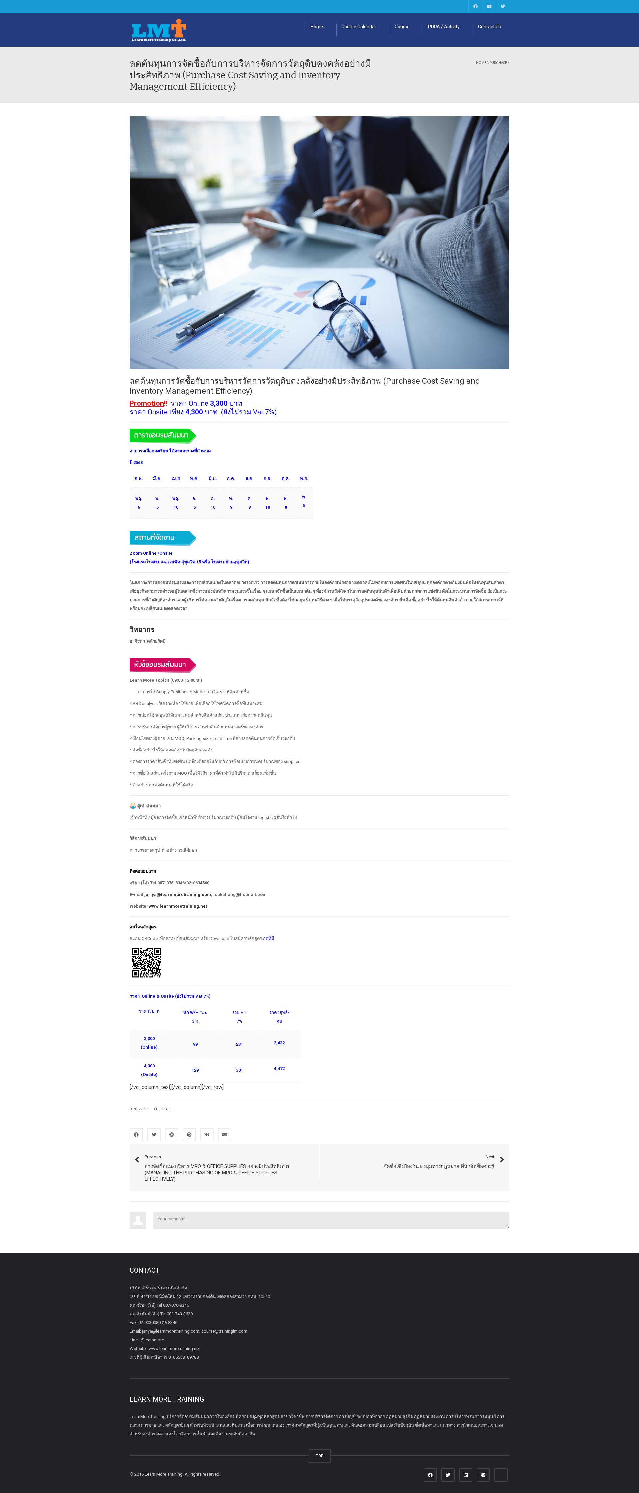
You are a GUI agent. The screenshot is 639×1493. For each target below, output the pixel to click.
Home (317, 26)
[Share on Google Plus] (171, 1134)
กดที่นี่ (268, 938)
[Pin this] (189, 1134)
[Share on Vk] (207, 1134)
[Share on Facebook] (136, 1134)
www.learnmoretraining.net (178, 906)
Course (402, 26)
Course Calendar (358, 26)
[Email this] (224, 1134)
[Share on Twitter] (154, 1134)
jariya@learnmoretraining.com (177, 894)
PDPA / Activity (444, 26)
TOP (319, 1455)
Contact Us (489, 26)
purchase (498, 63)
